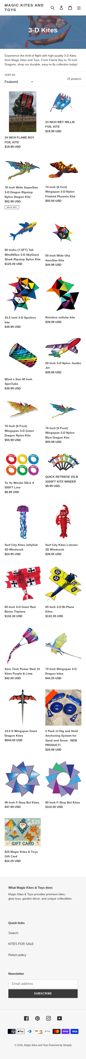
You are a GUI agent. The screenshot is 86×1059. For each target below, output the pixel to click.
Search (13, 933)
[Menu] (79, 7)
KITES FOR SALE (21, 944)
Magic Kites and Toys (24, 7)
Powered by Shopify (60, 1045)
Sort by (10, 75)
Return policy (17, 955)
